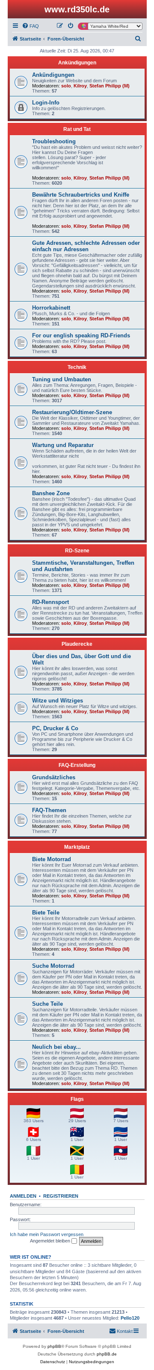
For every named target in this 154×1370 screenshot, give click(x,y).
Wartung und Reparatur (63, 445)
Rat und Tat (77, 129)
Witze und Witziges (57, 700)
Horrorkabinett (51, 308)
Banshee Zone (51, 493)
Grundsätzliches (53, 777)
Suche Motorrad (53, 966)
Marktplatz (77, 847)
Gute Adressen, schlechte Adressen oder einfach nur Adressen (86, 246)
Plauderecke (77, 644)
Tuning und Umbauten (61, 379)
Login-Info (45, 102)
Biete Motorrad (51, 859)
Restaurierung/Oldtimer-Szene (72, 412)
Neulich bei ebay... (56, 1047)
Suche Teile (47, 1004)
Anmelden (23, 1196)
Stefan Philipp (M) (109, 85)
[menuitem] (30, 26)
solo (66, 85)
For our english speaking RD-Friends (81, 335)
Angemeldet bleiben (50, 1240)
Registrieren (60, 1196)
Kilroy (80, 85)
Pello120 (130, 1318)
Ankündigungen (77, 63)
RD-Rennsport (50, 602)
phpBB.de (107, 1354)
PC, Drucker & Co (55, 728)
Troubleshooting (54, 141)
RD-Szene (77, 551)
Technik (77, 367)
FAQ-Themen (49, 810)
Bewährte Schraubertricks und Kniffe (80, 195)
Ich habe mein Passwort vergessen (46, 1234)
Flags (77, 1099)
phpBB (54, 1346)
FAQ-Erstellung (77, 765)
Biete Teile (45, 912)
